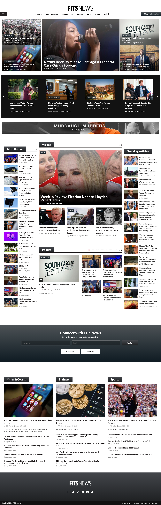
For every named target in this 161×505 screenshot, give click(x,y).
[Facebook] (69, 492)
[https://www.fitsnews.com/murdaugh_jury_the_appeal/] (80, 128)
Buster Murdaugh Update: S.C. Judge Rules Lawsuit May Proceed (99, 105)
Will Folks (127, 43)
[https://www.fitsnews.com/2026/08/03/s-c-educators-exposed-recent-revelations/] (131, 304)
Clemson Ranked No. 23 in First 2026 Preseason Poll (129, 441)
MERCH (97, 14)
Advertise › (90, 351)
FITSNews (9, 43)
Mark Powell (25, 215)
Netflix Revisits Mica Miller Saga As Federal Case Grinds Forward (79, 63)
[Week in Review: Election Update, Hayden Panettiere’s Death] (80, 177)
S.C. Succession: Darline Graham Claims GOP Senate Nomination (112, 273)
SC (72, 14)
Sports (115, 379)
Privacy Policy (153, 503)
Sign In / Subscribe (152, 14)
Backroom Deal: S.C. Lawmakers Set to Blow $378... (27, 246)
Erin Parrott (9, 69)
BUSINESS (38, 14)
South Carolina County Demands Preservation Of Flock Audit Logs (136, 105)
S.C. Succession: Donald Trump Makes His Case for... (112, 297)
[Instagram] (79, 492)
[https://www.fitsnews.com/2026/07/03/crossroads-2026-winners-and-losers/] (131, 183)
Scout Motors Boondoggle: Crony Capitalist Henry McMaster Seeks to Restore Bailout (77, 435)
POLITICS (65, 14)
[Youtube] (84, 492)
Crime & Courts (16, 379)
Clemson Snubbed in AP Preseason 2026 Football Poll (130, 434)
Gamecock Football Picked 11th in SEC (123, 448)
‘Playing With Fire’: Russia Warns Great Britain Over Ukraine (20, 39)
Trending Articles (138, 151)
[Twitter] (74, 492)
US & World (9, 35)
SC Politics (126, 35)
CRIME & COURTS (52, 14)
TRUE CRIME (48, 58)
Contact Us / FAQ (127, 503)
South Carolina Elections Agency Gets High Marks (137, 39)
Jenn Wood (49, 68)
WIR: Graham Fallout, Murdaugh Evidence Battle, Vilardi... (107, 230)
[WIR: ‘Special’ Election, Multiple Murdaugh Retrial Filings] (80, 216)
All (116, 145)
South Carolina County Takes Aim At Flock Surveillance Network (147, 281)
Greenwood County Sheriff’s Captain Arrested (26, 168)
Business (64, 379)
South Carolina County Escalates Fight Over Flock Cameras (27, 202)
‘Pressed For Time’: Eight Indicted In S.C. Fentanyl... (26, 180)
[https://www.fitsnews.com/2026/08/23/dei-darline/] (91, 286)
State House (53, 97)
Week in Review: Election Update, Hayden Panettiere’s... (74, 198)
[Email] (88, 492)
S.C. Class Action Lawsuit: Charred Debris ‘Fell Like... (28, 301)
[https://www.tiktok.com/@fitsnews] (92, 492)
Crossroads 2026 (112, 250)
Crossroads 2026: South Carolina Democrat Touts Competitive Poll (136, 66)
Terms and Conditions (140, 503)
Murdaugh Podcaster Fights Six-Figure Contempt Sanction (26, 235)
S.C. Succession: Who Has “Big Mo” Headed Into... (26, 257)
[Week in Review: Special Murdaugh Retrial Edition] (52, 216)
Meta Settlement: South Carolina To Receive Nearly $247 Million (19, 66)
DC (93, 250)
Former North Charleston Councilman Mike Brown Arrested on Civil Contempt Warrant (140, 261)
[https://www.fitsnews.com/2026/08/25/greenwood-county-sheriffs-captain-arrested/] (11, 169)
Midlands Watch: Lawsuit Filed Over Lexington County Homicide (22, 105)
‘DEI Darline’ (87, 295)
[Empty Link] (119, 145)
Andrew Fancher (26, 174)
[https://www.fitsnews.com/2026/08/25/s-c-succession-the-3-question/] (11, 214)
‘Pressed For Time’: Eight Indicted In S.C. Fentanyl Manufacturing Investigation (24, 462)
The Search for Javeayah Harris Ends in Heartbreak (147, 171)
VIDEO (89, 14)
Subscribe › (70, 351)
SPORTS (80, 14)
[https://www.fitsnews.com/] (80, 8)
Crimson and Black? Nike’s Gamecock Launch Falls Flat (130, 454)
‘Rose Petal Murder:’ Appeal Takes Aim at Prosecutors (26, 279)
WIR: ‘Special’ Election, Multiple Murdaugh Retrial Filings (78, 230)
